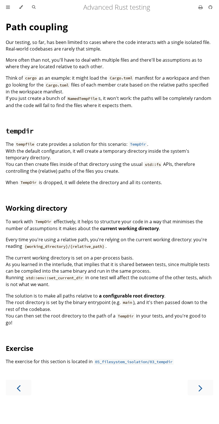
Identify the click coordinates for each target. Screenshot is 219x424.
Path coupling (37, 27)
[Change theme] (21, 7)
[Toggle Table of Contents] (8, 7)
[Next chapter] (200, 387)
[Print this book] (201, 7)
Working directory (36, 208)
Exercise (19, 348)
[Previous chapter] (18, 387)
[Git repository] (210, 7)
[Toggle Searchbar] (33, 7)
